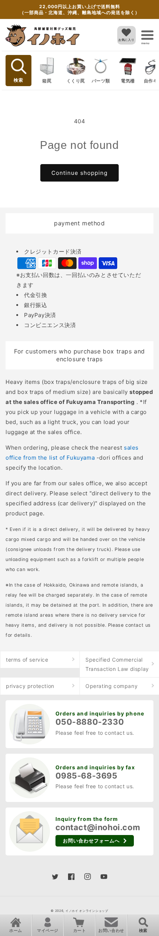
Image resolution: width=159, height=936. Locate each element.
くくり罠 (76, 81)
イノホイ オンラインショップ (86, 911)
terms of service (27, 659)
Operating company (111, 686)
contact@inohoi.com (98, 827)
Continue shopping (79, 172)
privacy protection (30, 686)
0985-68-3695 (86, 775)
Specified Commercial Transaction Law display (117, 664)
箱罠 (46, 81)
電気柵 (128, 81)
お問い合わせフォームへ (91, 841)
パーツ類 (101, 81)
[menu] (147, 35)
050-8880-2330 (89, 722)
